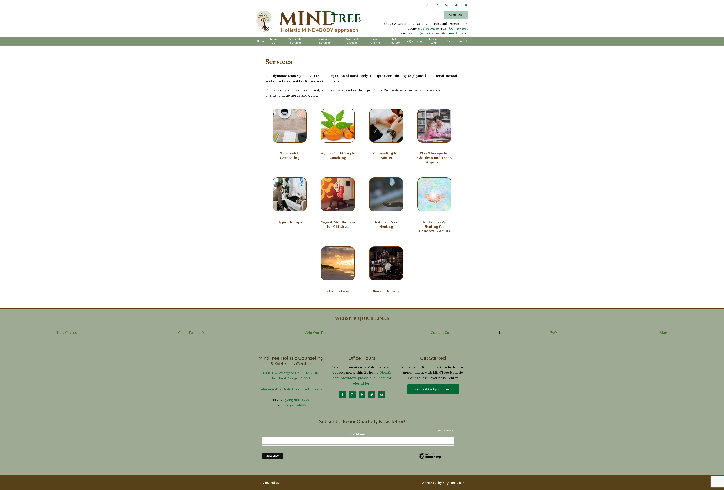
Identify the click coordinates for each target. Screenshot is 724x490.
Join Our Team (317, 332)
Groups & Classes (352, 41)
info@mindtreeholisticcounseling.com (441, 33)
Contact (461, 41)
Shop (449, 41)
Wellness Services (325, 41)
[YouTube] (466, 5)
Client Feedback (191, 332)
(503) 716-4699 (458, 28)
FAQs (409, 41)
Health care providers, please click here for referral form (362, 378)
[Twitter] (456, 5)
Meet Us (273, 41)
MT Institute (394, 41)
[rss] (446, 5)
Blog (419, 41)
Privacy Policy (268, 483)
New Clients (375, 41)
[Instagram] (436, 5)
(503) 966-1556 (428, 28)
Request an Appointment (433, 389)
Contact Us (455, 15)
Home (261, 41)
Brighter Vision (454, 483)
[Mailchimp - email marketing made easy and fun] (430, 458)
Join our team (434, 41)
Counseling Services (295, 41)
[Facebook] (426, 5)
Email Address (358, 434)
